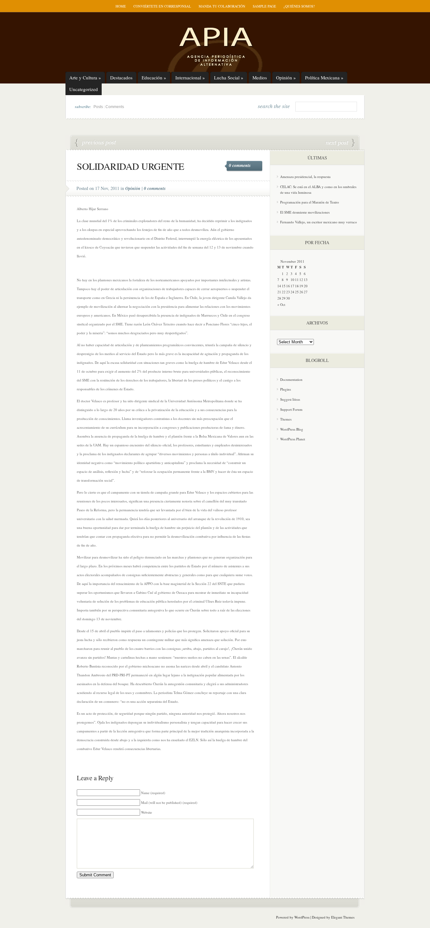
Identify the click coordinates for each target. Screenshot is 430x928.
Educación (154, 77)
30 (288, 298)
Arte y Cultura (85, 77)
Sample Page (264, 6)
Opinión (286, 77)
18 (297, 286)
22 (284, 291)
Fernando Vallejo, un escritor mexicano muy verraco (318, 222)
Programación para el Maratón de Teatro (309, 202)
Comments (114, 107)
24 (292, 291)
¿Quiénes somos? (299, 6)
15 (284, 286)
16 (288, 286)
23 (288, 291)
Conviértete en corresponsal (162, 6)
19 (301, 286)
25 (297, 291)
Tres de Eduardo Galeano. (340, 143)
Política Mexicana (324, 77)
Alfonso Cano (95, 143)
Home (121, 6)
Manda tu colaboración (222, 6)
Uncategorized (83, 89)
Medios (259, 77)
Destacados (121, 77)
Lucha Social (228, 77)
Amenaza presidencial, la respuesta (305, 176)
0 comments (240, 165)
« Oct (281, 304)
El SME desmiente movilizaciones (305, 212)
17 (292, 286)
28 (279, 298)
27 (306, 291)
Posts (98, 107)
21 (279, 291)
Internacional (190, 77)
